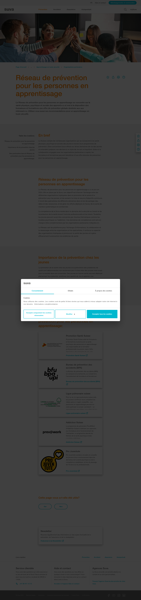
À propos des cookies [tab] (103, 291)
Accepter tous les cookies (102, 314)
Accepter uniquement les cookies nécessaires (38, 314)
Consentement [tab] (37, 291)
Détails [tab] (70, 291)
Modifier (69, 314)
